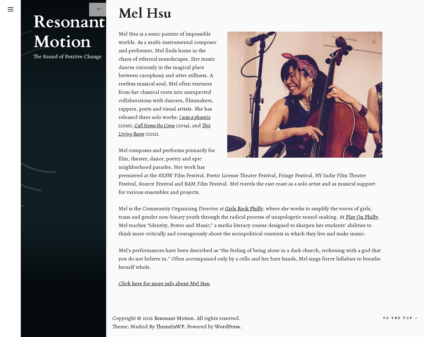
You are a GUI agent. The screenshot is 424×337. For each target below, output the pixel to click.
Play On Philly (362, 217)
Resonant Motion (69, 32)
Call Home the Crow (154, 125)
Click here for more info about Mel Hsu (164, 283)
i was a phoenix (194, 117)
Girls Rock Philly (244, 208)
